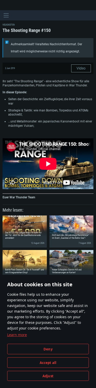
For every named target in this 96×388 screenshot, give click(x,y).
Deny (48, 349)
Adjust (48, 376)
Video (81, 68)
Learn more (17, 334)
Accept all (48, 362)
